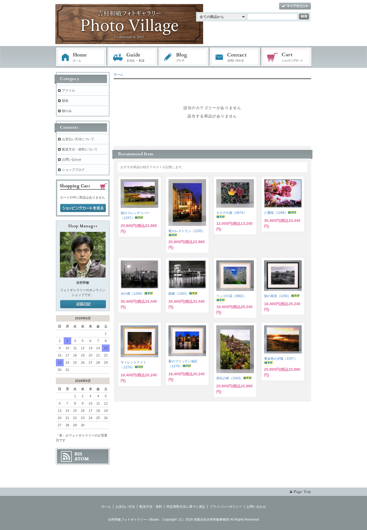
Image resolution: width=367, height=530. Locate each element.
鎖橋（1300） (178, 293)
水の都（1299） (132, 293)
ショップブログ (73, 170)
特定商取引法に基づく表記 (186, 507)
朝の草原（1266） (277, 296)
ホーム (81, 57)
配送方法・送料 (150, 507)
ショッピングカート (286, 57)
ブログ (184, 57)
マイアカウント (295, 6)
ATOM (81, 458)
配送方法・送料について (80, 149)
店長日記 (83, 304)
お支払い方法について (78, 139)
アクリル (68, 90)
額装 (65, 101)
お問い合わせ (235, 57)
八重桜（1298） (276, 213)
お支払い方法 (125, 507)
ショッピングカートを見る (83, 208)
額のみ (67, 111)
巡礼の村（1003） (229, 378)
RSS (78, 454)
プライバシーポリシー (226, 507)
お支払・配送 (132, 57)
